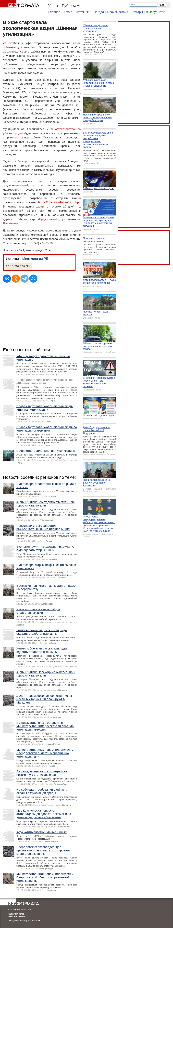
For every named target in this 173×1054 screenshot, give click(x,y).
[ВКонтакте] (7, 279)
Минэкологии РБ (35, 259)
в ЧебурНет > (155, 12)
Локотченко (10, 223)
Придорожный (48, 219)
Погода (99, 12)
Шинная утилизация (19, 47)
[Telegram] (24, 279)
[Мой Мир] (33, 279)
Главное (54, 12)
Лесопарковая (31, 109)
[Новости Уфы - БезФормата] (20, 4)
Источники (83, 12)
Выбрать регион (16, 916)
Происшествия (117, 12)
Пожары (137, 12)
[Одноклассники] (16, 279)
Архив (68, 12)
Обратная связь (16, 914)
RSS (38, 920)
